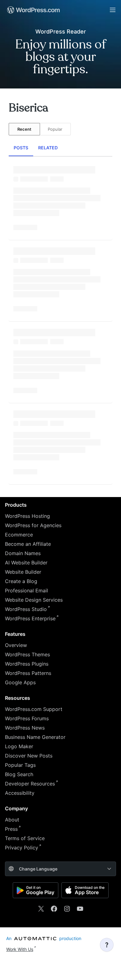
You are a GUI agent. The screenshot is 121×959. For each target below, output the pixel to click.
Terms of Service (25, 838)
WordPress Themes (27, 654)
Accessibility (19, 793)
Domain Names (23, 553)
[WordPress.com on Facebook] (53, 908)
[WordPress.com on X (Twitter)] (40, 908)
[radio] (24, 129)
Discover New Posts (28, 756)
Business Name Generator (35, 737)
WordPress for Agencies (33, 525)
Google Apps (20, 682)
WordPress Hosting (27, 516)
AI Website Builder (26, 562)
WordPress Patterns (28, 673)
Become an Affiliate (28, 544)
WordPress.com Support (33, 709)
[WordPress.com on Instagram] (67, 908)
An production (43, 938)
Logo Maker (19, 746)
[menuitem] (33, 10)
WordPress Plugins (26, 664)
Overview (16, 645)
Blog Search (19, 774)
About (12, 820)
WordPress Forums (27, 718)
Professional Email (26, 590)
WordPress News (25, 728)
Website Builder (23, 572)
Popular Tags (20, 765)
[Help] (107, 945)
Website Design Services (34, 600)
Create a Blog (21, 581)
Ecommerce (19, 535)
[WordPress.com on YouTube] (80, 908)
